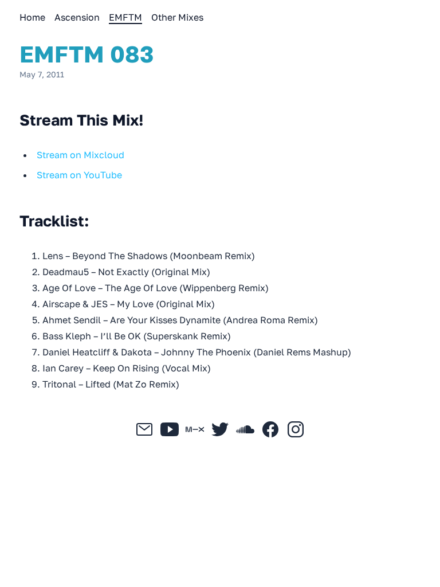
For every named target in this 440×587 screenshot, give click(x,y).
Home (32, 17)
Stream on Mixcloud (80, 155)
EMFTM (125, 17)
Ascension (77, 17)
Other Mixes (177, 17)
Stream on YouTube (79, 175)
